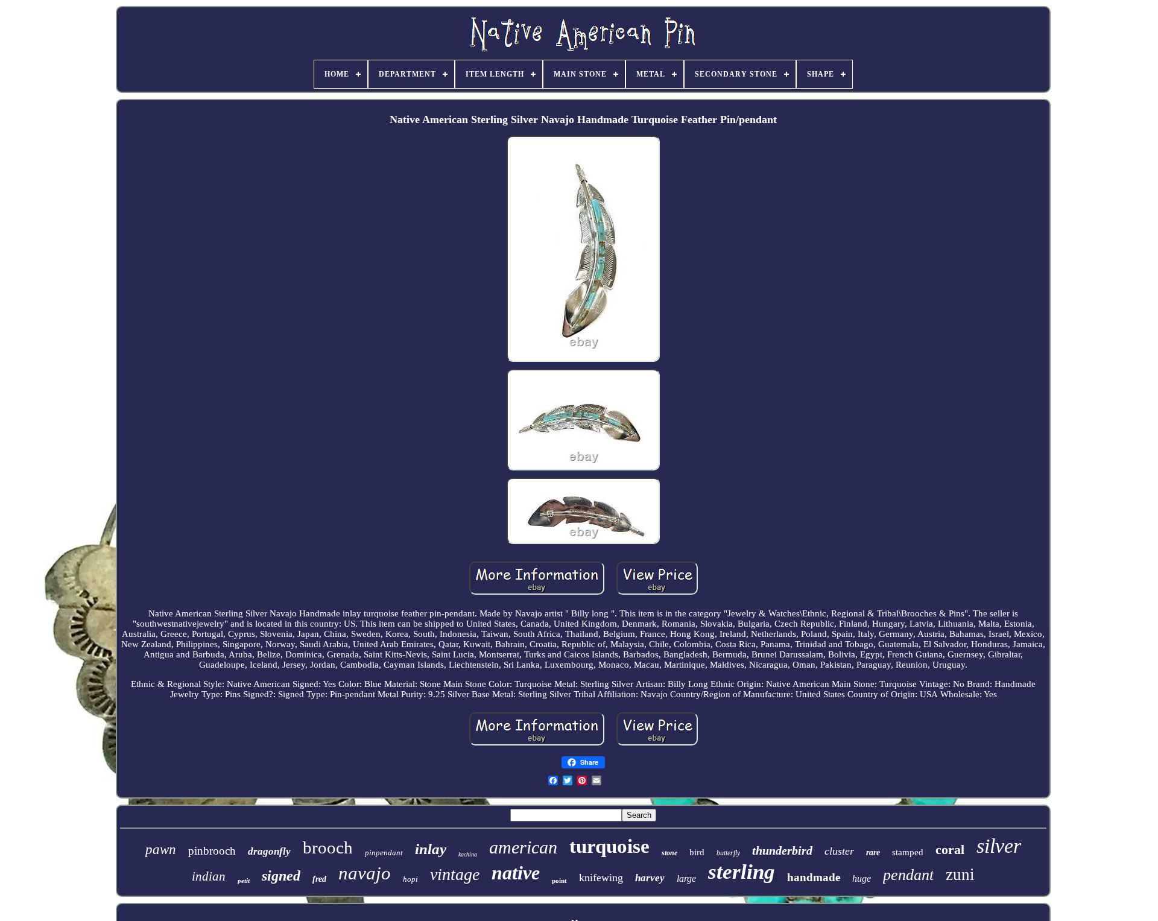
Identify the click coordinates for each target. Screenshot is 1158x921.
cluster (839, 851)
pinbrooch (212, 850)
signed (281, 876)
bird (696, 852)
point (559, 880)
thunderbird (782, 850)
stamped (907, 852)
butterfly (728, 853)
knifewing (601, 878)
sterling (741, 872)
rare (873, 852)
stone (669, 853)
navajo (364, 873)
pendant (908, 875)
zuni (960, 875)
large (686, 878)
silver (998, 846)
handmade (813, 877)
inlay (430, 849)
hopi (410, 879)
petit (244, 880)
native (516, 873)
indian (209, 876)
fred (319, 879)
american (523, 847)
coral (949, 849)
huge (861, 878)
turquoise (609, 846)
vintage (454, 874)
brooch (328, 847)
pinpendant (384, 852)
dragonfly (269, 851)
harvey (650, 878)
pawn (160, 849)
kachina (467, 854)
